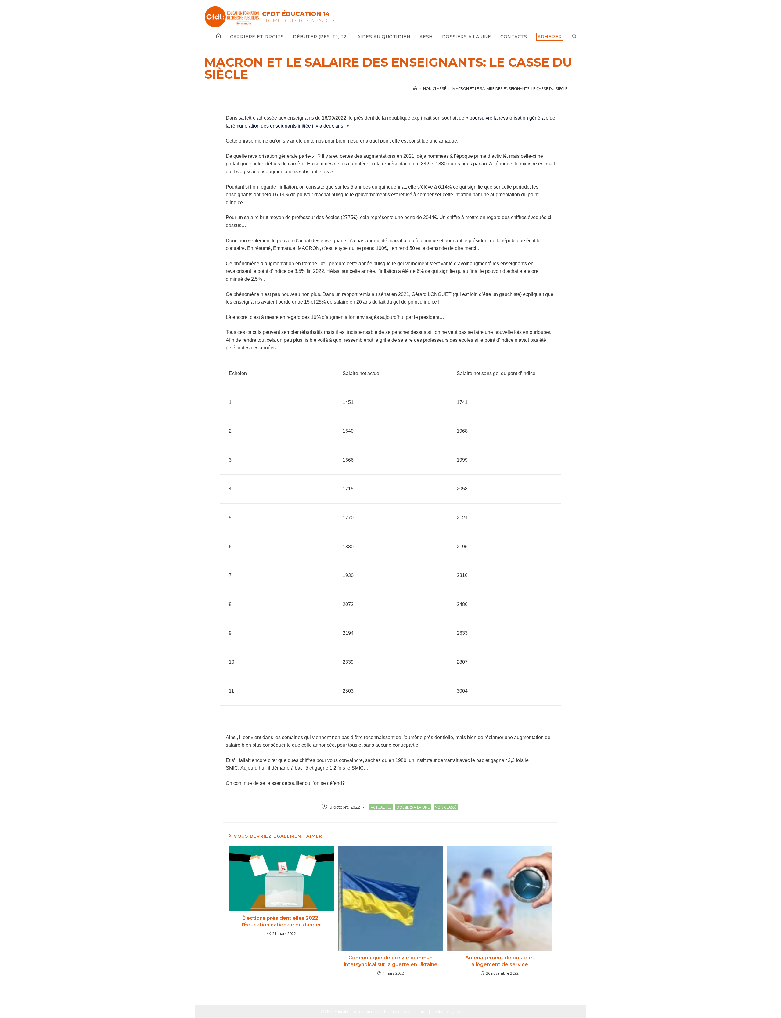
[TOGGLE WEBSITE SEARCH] (574, 36)
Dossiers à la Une (413, 807)
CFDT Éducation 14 (296, 13)
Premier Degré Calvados (298, 20)
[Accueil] (415, 88)
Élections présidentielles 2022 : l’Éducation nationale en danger (281, 921)
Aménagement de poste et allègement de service (499, 961)
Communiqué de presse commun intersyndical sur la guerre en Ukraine (390, 961)
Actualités (381, 807)
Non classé (445, 807)
